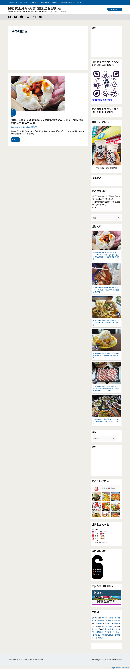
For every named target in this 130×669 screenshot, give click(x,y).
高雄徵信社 (109, 621)
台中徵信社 (112, 626)
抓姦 (118, 621)
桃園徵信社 (99, 632)
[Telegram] (21, 16)
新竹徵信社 (112, 618)
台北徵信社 (103, 618)
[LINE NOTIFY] (27, 16)
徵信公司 (99, 623)
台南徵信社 (100, 621)
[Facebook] (9, 16)
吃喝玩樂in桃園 (15, 127)
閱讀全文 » (15, 140)
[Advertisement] (48, 54)
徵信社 (97, 618)
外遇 (93, 629)
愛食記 (32, 127)
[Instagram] (15, 16)
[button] (121, 2)
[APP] (40, 16)
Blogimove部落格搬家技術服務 (120, 668)
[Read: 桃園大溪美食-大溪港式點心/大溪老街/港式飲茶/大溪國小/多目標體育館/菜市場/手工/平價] (36, 92)
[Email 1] (34, 16)
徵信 (94, 626)
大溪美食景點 (25, 127)
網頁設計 (101, 638)
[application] (16, 2)
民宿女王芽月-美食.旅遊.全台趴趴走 (34, 8)
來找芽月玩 (98, 178)
